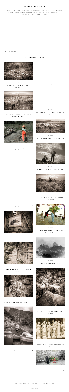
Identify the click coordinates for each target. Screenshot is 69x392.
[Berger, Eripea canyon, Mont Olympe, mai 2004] (50, 287)
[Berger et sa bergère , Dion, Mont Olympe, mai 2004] (18, 100)
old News (11, 12)
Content (42, 58)
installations (35, 10)
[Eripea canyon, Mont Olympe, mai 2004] (18, 286)
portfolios (26, 14)
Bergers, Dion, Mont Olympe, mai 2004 (50, 169)
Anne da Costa (32, 383)
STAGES (33, 14)
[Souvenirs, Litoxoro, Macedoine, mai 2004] (50, 328)
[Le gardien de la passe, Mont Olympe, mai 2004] (18, 71)
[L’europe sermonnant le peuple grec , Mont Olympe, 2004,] (50, 214)
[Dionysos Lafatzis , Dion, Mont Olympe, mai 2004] (18, 177)
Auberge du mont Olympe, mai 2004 (18, 238)
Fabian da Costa (34, 6)
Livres (47, 10)
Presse (52, 10)
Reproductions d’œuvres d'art (25, 12)
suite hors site (43, 383)
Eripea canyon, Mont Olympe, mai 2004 (18, 302)
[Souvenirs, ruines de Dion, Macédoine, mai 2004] (18, 132)
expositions (26, 10)
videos (19, 10)
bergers (32, 58)
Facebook (18, 383)
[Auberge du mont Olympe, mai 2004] (18, 222)
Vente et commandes (42, 12)
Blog (24, 383)
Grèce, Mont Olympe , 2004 (50, 263)
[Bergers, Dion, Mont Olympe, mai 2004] (50, 153)
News (45, 14)
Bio (43, 10)
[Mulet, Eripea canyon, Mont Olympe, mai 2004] (18, 253)
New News (59, 10)
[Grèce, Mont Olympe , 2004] (50, 247)
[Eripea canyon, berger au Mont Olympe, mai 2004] (18, 326)
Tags (25, 58)
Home (9, 10)
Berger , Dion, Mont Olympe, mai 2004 (50, 138)
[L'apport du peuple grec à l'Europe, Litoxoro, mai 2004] (50, 357)
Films (13, 10)
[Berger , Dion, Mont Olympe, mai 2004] (50, 126)
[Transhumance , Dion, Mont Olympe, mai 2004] (50, 84)
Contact (39, 14)
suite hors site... (56, 12)
